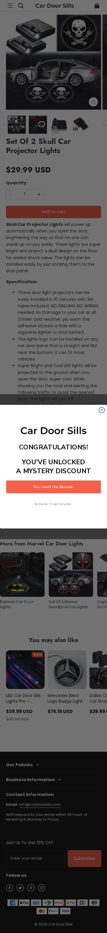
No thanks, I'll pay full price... (53, 504)
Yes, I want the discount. (53, 487)
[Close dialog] (102, 410)
